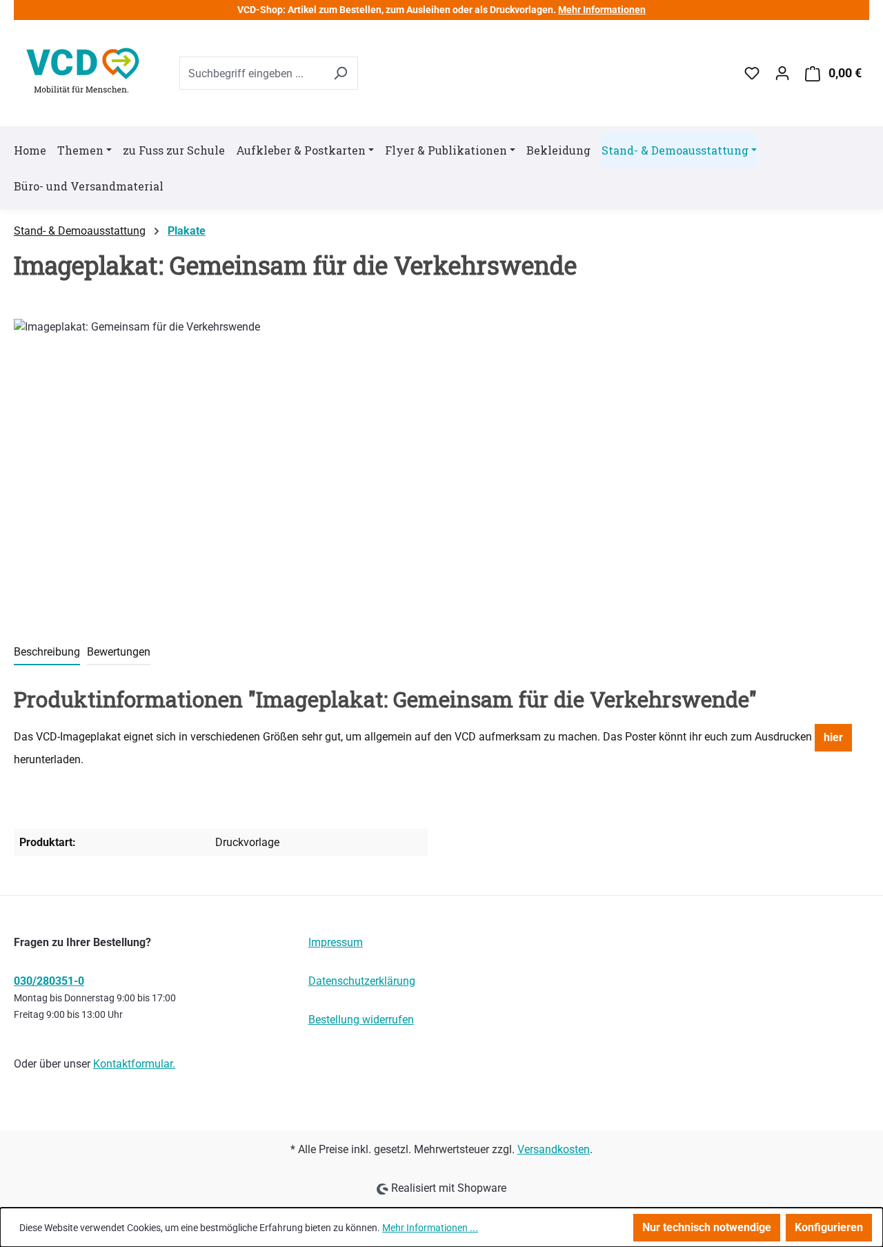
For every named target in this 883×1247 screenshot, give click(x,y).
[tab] (47, 652)
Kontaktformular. (134, 1063)
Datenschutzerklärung (361, 981)
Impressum (335, 942)
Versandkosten (553, 1149)
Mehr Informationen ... (430, 1227)
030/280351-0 (49, 981)
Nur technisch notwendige (706, 1227)
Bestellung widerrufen (361, 1019)
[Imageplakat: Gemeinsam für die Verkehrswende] (257, 467)
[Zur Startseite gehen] (83, 70)
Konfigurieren (829, 1227)
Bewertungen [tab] (118, 651)
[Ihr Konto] (782, 73)
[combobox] (251, 73)
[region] (257, 467)
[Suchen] (340, 73)
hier (833, 737)
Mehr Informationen (602, 9)
